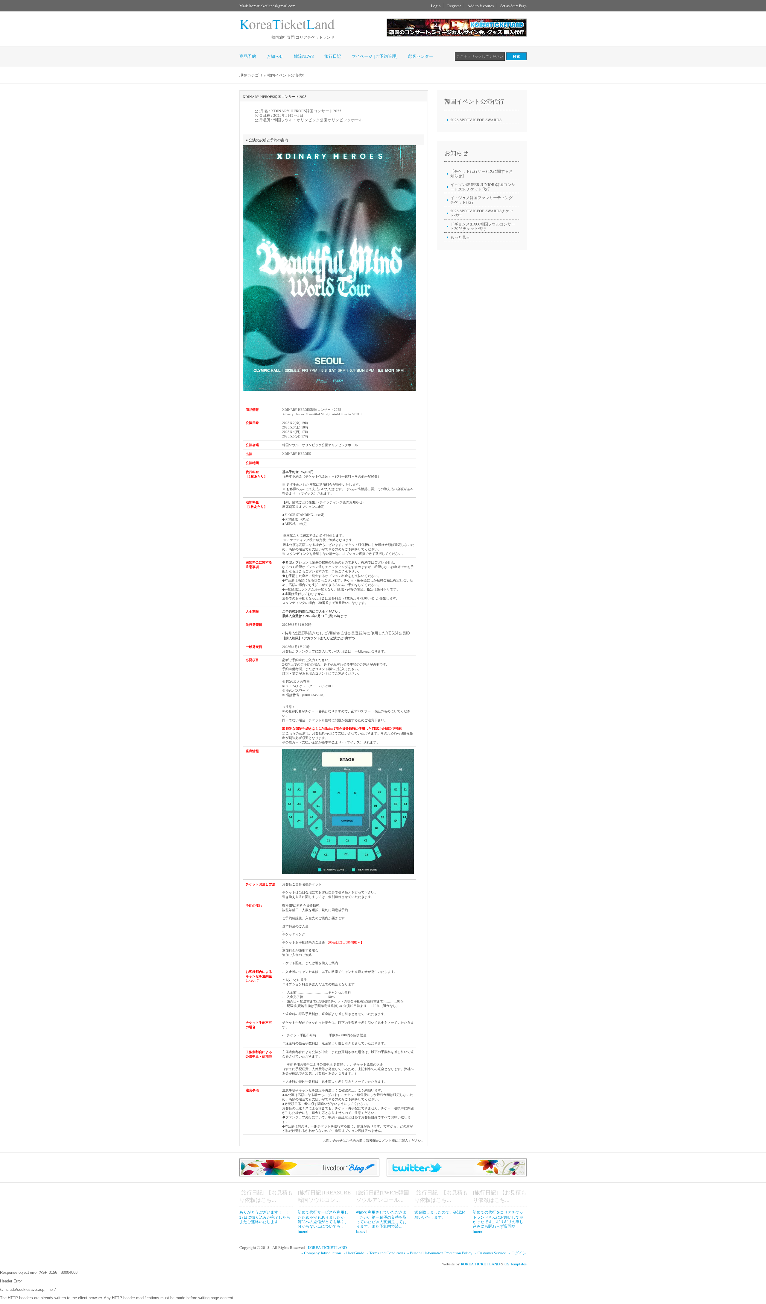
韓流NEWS (304, 56)
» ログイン (517, 1252)
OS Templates (515, 1264)
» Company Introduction (321, 1252)
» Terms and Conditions (386, 1252)
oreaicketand (287, 23)
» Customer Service (491, 1252)
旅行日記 (332, 56)
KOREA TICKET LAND (327, 1247)
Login (436, 5)
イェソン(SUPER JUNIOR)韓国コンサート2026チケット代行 (482, 187)
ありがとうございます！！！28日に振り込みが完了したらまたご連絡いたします (264, 1216)
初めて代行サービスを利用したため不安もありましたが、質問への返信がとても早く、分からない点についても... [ (323, 1221)
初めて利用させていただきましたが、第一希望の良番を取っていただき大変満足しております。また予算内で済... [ (381, 1221)
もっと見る (460, 237)
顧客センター (420, 56)
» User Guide (354, 1252)
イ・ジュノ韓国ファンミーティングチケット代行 (481, 200)
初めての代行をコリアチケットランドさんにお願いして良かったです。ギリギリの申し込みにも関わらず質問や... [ (498, 1221)
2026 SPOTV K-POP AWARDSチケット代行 (481, 213)
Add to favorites (480, 5)
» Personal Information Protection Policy (440, 1252)
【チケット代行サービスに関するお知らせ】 (481, 173)
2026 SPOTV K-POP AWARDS (475, 119)
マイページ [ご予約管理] (375, 56)
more (303, 1231)
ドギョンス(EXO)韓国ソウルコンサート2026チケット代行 (482, 226)
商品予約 (247, 56)
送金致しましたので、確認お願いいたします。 (439, 1214)
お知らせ (275, 56)
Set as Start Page (513, 5)
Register (454, 5)
